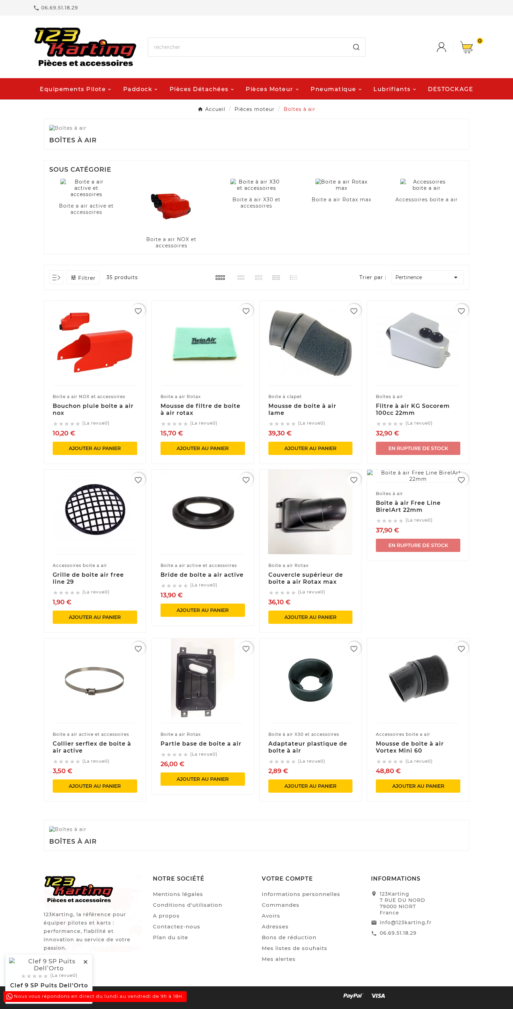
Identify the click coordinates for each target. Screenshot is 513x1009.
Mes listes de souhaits (294, 948)
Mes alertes (279, 959)
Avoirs (271, 915)
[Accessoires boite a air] (426, 185)
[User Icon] (448, 47)
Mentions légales (178, 894)
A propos (166, 915)
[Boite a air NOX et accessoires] (171, 205)
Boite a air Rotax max (341, 199)
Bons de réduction (289, 937)
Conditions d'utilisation (187, 905)
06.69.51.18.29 (398, 933)
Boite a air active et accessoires (86, 209)
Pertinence (427, 277)
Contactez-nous (176, 926)
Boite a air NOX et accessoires (171, 242)
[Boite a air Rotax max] (341, 185)
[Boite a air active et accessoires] (86, 188)
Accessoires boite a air (426, 199)
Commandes (280, 905)
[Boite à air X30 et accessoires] (256, 185)
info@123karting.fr (406, 922)
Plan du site (170, 937)
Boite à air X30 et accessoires (256, 202)
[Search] (356, 47)
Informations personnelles (301, 894)
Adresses (275, 926)
